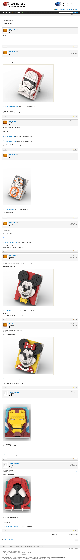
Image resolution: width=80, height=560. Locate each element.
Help (76, 9)
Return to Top (23, 546)
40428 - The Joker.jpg (10, 238)
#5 (76, 230)
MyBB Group (26, 554)
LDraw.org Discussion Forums (8, 19)
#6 (76, 263)
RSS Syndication (39, 546)
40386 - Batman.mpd (10, 141)
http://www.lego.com (60, 557)
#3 (76, 128)
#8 (76, 400)
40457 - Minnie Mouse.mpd (12, 379)
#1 (76, 36)
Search (63, 9)
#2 (76, 59)
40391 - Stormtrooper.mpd (11, 106)
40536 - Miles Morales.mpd (12, 526)
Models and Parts (19, 19)
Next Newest (12, 534)
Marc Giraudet (13, 29)
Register (19, 12)
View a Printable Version (8, 539)
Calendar (70, 9)
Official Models (27, 19)
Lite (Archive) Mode (31, 546)
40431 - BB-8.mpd (9, 209)
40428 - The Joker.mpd (11, 242)
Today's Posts (74, 14)
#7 (76, 331)
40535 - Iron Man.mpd (11, 455)
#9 (76, 471)
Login (15, 12)
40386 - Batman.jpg (10, 136)
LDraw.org (17, 546)
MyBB (17, 554)
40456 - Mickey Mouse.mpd (12, 310)
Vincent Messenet (14, 392)
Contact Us (11, 546)
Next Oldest (6, 534)
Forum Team (5, 546)
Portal (56, 9)
